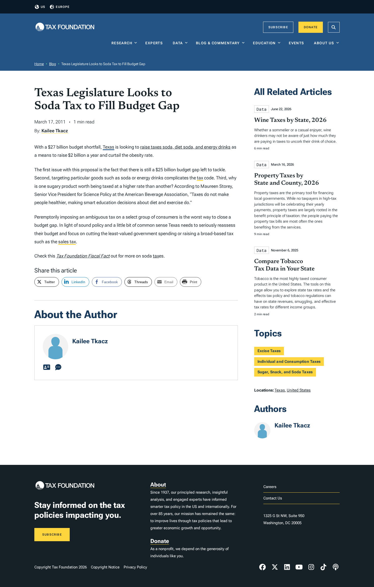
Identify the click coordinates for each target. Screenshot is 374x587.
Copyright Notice (105, 567)
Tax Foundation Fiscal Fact (83, 256)
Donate (311, 27)
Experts (155, 43)
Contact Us (272, 498)
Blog (52, 64)
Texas (108, 147)
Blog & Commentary (218, 43)
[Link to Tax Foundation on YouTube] (299, 567)
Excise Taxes (269, 351)
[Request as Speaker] (58, 367)
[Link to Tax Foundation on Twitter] (275, 567)
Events (297, 43)
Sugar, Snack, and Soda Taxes (285, 372)
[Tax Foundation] (64, 27)
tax (200, 177)
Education (264, 43)
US (43, 7)
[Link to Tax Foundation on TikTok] (323, 567)
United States (299, 390)
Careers (269, 486)
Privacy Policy (135, 567)
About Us (324, 43)
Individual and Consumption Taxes (289, 361)
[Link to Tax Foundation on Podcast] (336, 567)
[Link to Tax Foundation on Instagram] (311, 567)
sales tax (67, 241)
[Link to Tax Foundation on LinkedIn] (287, 567)
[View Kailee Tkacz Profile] (46, 367)
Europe (62, 7)
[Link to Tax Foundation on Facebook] (262, 567)
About (158, 484)
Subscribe (278, 27)
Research (121, 43)
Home (39, 64)
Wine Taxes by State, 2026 (290, 120)
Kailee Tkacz (54, 130)
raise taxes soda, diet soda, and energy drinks (185, 147)
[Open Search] (334, 27)
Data (178, 43)
